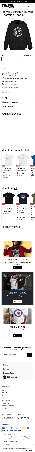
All (15, 188)
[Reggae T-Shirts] (18, 249)
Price (3, 65)
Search (4, 390)
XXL (21, 59)
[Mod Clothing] (18, 316)
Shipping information (10, 102)
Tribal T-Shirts (22, 150)
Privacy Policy (6, 398)
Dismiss (7, 444)
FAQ (3, 395)
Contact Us (5, 403)
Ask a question (7, 106)
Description (6, 98)
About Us (4, 393)
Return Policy (6, 400)
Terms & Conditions (8, 406)
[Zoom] (32, 50)
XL (3, 59)
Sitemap (4, 408)
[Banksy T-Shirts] (18, 282)
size (17, 55)
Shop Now (17, 268)
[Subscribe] (29, 355)
